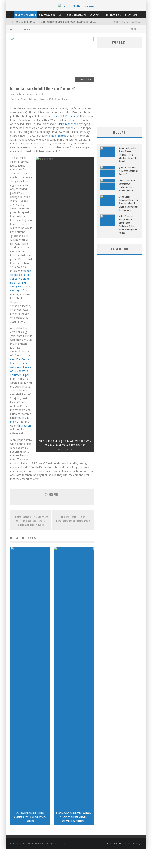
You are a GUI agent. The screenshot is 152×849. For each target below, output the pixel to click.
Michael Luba (17, 94)
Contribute (121, 21)
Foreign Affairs (77, 14)
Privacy (136, 843)
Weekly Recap (61, 99)
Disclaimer (124, 843)
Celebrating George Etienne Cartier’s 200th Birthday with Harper (30, 817)
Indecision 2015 (45, 99)
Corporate (111, 843)
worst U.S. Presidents (65, 116)
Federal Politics (25, 14)
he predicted (58, 135)
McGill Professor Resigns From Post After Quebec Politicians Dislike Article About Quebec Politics (128, 224)
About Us (136, 29)
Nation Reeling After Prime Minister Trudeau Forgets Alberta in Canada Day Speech (128, 154)
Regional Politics (50, 14)
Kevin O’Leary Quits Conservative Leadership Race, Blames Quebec (127, 185)
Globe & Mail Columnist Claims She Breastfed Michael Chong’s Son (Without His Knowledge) (128, 203)
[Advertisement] (124, 97)
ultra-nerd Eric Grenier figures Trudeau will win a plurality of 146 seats (20, 363)
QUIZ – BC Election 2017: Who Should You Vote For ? (128, 171)
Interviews (130, 14)
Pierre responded (67, 124)
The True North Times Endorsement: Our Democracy (73, 519)
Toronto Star (65, 449)
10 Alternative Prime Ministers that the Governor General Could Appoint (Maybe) (30, 520)
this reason (24, 425)
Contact (137, 21)
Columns (95, 14)
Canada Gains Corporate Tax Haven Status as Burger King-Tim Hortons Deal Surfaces (73, 817)
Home (13, 29)
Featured (15, 99)
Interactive (113, 14)
